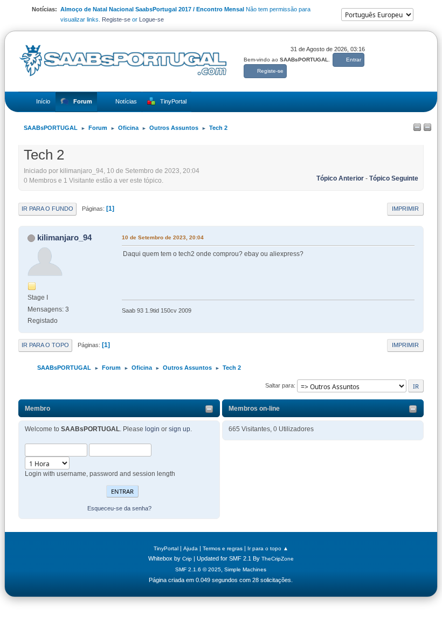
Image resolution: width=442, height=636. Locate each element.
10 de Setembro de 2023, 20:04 (163, 237)
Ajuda (190, 548)
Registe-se (116, 19)
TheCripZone (277, 559)
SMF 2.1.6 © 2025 (198, 569)
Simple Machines (245, 569)
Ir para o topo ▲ (267, 548)
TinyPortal (166, 548)
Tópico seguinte (393, 178)
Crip (187, 559)
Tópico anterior (340, 178)
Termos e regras (223, 548)
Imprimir (405, 208)
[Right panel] (427, 128)
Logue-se (151, 19)
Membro (37, 408)
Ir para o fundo (47, 208)
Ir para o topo (45, 345)
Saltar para (279, 385)
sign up (179, 429)
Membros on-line (254, 408)
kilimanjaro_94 (64, 237)
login (152, 429)
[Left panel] (417, 128)
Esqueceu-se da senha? (119, 508)
